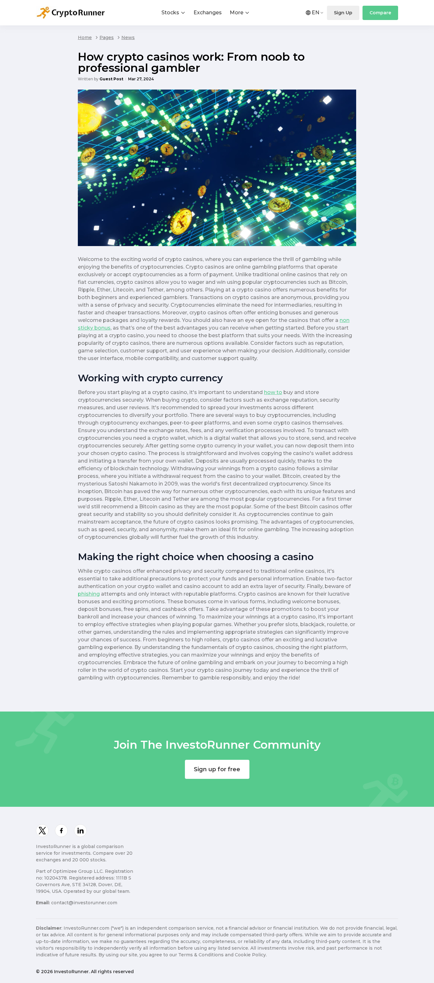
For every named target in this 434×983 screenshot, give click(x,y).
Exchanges (207, 13)
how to (273, 392)
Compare (380, 13)
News (128, 37)
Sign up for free (217, 769)
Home (85, 37)
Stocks (170, 13)
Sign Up (343, 13)
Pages (106, 37)
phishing (89, 594)
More (236, 13)
